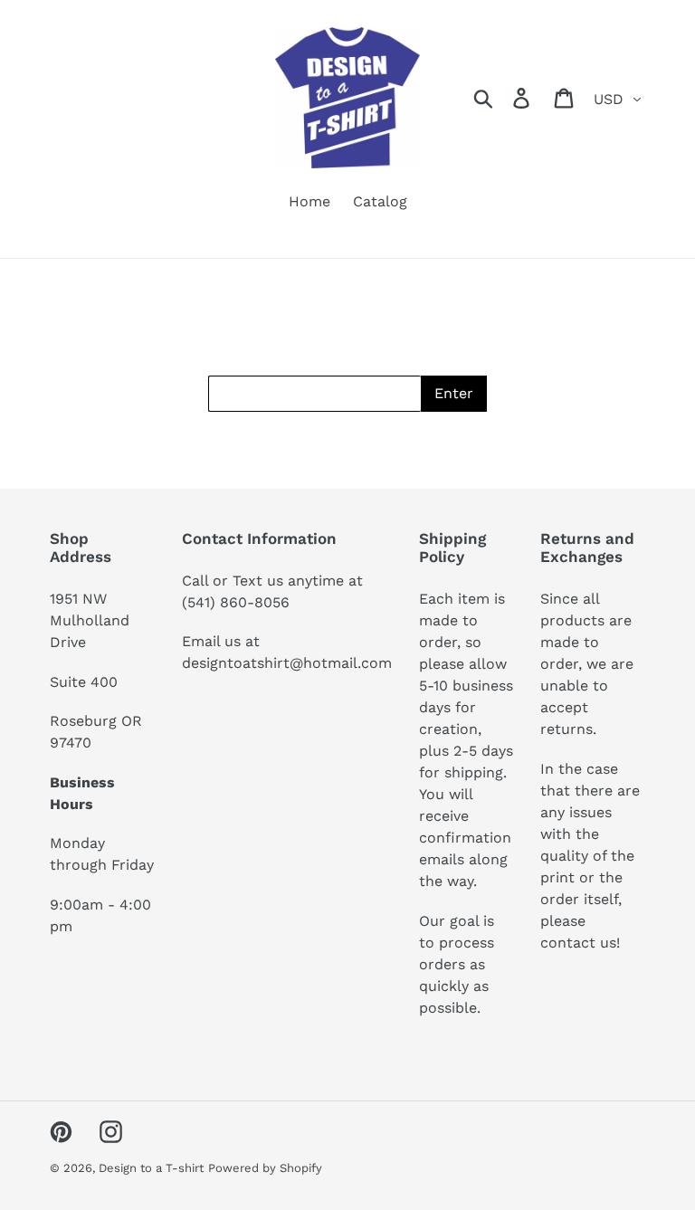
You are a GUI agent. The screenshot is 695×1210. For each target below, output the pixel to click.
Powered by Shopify (265, 1168)
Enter (453, 393)
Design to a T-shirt (151, 1168)
